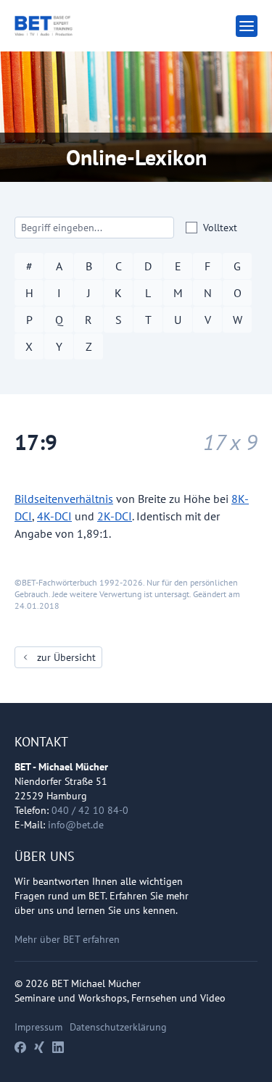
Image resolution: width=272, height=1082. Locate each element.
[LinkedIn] (58, 1047)
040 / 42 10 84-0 (89, 810)
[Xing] (39, 1047)
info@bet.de (76, 824)
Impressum (38, 1026)
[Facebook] (20, 1047)
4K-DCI (54, 516)
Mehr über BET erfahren (67, 939)
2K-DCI (114, 516)
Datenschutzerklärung (118, 1026)
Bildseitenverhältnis (64, 498)
